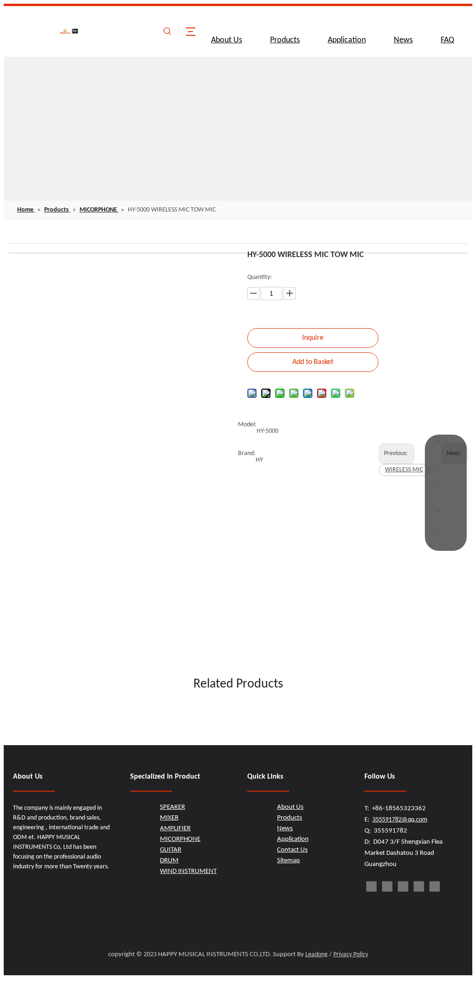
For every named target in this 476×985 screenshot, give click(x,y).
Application (347, 40)
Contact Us (292, 849)
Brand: (247, 453)
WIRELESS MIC (404, 469)
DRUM (169, 860)
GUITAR (170, 849)
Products (285, 40)
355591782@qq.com (399, 819)
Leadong (316, 954)
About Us (226, 40)
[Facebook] (371, 886)
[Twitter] (403, 886)
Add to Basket (312, 362)
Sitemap (288, 860)
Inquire (313, 338)
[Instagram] (435, 886)
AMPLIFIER (175, 828)
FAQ (447, 40)
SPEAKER (172, 807)
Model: (247, 424)
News (403, 40)
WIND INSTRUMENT (188, 871)
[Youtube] (419, 886)
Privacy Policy (350, 954)
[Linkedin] (387, 886)
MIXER (169, 817)
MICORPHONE (180, 839)
